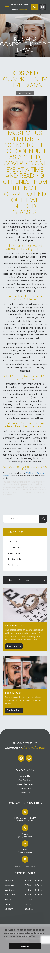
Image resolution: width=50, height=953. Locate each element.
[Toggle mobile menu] (6, 6)
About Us (12, 541)
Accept (25, 946)
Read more (12, 646)
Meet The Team (16, 553)
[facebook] (21, 758)
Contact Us (14, 565)
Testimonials (14, 559)
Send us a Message (25, 866)
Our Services (14, 547)
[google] (29, 758)
